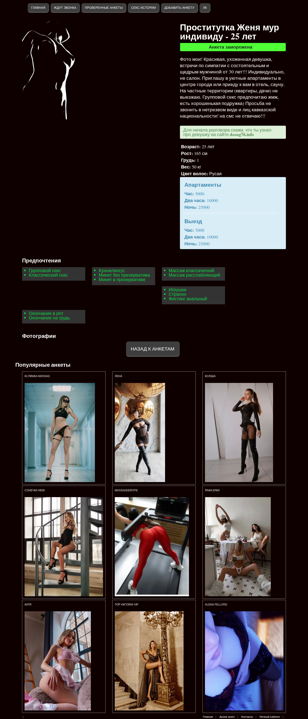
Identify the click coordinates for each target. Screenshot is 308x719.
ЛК (205, 7)
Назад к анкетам (153, 348)
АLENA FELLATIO (216, 604)
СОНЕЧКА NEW (35, 490)
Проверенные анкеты (104, 7)
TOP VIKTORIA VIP (126, 604)
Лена (118, 376)
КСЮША (210, 376)
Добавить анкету (179, 7)
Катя (28, 604)
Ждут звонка (65, 7)
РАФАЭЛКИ (212, 490)
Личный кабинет (270, 717)
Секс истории (143, 7)
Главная (38, 7)
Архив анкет (227, 717)
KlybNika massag (37, 376)
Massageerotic (126, 490)
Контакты (247, 717)
